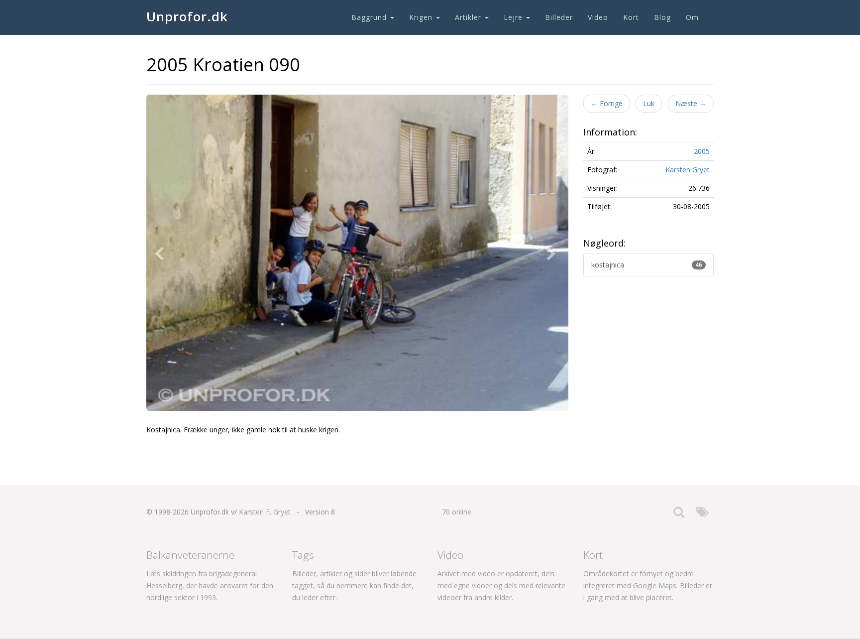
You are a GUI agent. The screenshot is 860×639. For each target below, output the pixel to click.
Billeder (559, 17)
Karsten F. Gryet (265, 511)
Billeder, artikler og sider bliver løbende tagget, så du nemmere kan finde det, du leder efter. (354, 585)
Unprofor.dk (187, 16)
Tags (303, 555)
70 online (456, 511)
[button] (161, 253)
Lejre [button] (514, 17)
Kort (631, 17)
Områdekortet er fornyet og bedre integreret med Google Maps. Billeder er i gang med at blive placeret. (647, 585)
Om (692, 17)
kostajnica (647, 264)
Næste (690, 103)
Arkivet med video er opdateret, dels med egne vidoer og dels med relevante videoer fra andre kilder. (501, 585)
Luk (648, 103)
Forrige (607, 103)
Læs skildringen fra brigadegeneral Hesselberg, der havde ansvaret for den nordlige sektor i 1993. (209, 585)
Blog (662, 17)
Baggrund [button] (370, 17)
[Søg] (678, 514)
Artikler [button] (469, 17)
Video (598, 17)
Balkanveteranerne (190, 555)
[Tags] (702, 514)
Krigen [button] (422, 17)
